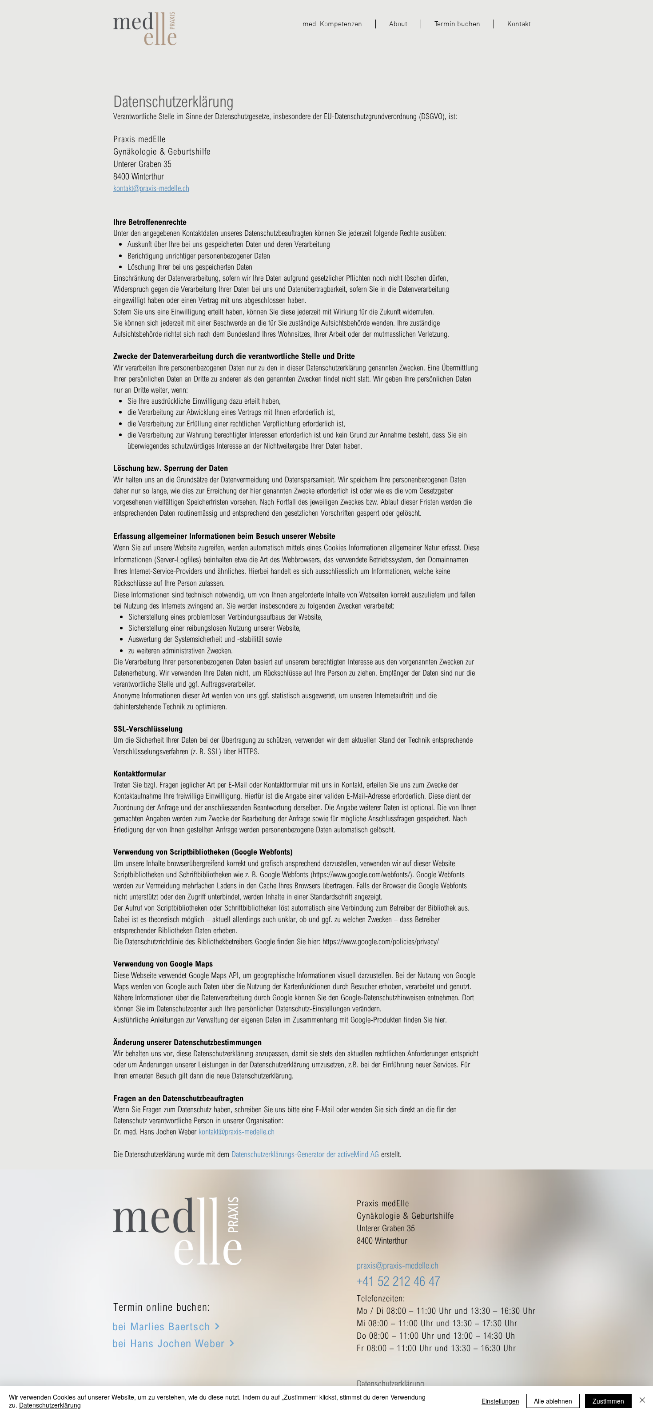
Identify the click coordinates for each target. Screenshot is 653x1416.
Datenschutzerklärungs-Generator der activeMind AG (305, 1154)
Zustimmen (608, 1400)
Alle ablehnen (553, 1400)
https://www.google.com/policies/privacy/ (381, 941)
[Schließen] (642, 1401)
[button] (332, 24)
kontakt (123, 188)
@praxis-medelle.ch (161, 188)
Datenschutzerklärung (50, 1404)
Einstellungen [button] (500, 1400)
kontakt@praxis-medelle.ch (237, 1131)
